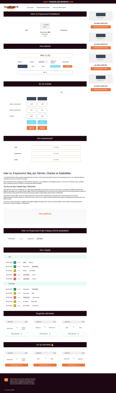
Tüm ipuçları (30, 7)
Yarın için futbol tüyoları (59, 7)
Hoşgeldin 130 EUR (31, 127)
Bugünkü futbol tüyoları (43, 7)
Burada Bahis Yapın (101, 26)
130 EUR (67, 66)
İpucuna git (15, 334)
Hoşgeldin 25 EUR (42, 127)
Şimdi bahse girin (55, 66)
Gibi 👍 (45, 72)
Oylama (56, 147)
